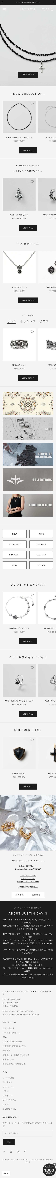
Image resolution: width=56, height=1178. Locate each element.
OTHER (41, 565)
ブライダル (7, 1095)
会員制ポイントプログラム (14, 1064)
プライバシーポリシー (12, 1041)
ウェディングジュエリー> (28, 882)
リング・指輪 (8, 1078)
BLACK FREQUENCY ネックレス (19, 137)
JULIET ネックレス (19, 287)
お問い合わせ (8, 1028)
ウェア (5, 1104)
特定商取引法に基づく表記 (14, 1046)
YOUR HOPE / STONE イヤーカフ (19, 701)
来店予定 (19, 895)
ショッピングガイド (11, 1033)
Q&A (5, 1037)
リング (12, 321)
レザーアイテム (9, 1100)
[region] (28, 45)
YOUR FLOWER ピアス (19, 215)
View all (28, 150)
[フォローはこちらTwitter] (11, 1151)
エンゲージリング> (28, 875)
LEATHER (41, 555)
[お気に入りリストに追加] (32, 104)
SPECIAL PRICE (9, 1109)
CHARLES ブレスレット (19, 628)
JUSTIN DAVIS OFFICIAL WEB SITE (18, 1011)
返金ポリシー (8, 1059)
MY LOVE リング (19, 365)
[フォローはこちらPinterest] (25, 1151)
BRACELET (14, 555)
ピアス (44, 321)
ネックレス (28, 321)
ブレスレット (8, 1087)
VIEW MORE (28, 75)
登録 (9, 1142)
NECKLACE (14, 544)
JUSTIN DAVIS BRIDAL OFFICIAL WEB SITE (22, 1014)
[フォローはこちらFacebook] (4, 1151)
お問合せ (36, 895)
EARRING (41, 544)
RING (41, 534)
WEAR (15, 565)
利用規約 (6, 1050)
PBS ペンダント (19, 773)
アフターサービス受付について (16, 1055)
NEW (14, 534)
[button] (6, 1173)
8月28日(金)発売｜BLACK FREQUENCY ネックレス (28, 2)
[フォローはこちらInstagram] (18, 1151)
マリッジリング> (28, 878)
